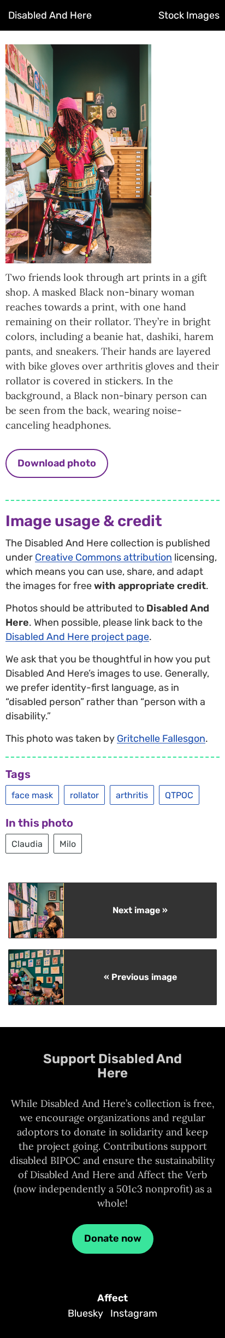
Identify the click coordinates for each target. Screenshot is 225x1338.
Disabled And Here (50, 15)
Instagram (133, 1313)
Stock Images (189, 15)
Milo (68, 843)
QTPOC (179, 794)
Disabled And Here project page (77, 637)
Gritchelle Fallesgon (161, 739)
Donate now (112, 1238)
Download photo (56, 463)
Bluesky (85, 1313)
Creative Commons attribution (103, 557)
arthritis (132, 794)
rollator (84, 794)
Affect (112, 1298)
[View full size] (78, 254)
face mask (32, 794)
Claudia (27, 843)
